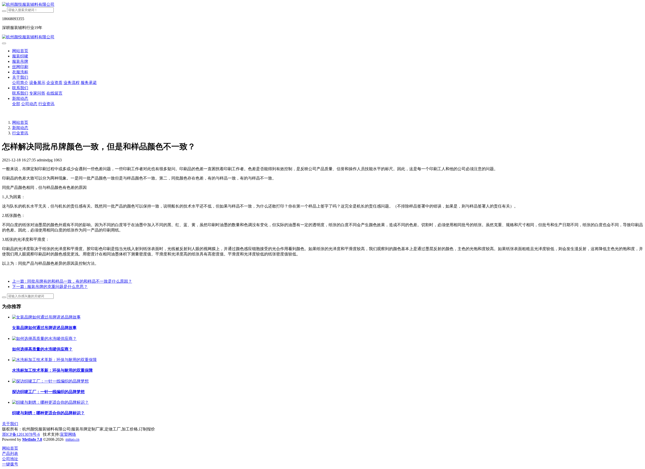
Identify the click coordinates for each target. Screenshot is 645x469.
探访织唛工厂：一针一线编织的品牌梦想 (48, 392)
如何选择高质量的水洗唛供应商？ (42, 349)
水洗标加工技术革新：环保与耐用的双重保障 (52, 370)
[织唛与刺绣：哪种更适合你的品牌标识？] (50, 402)
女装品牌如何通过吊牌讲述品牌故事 (44, 328)
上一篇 (72, 281)
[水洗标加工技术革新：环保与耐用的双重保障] (54, 360)
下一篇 (50, 286)
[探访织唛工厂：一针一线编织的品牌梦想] (50, 381)
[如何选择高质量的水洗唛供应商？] (44, 338)
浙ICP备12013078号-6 (21, 434)
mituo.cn (72, 439)
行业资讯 (20, 133)
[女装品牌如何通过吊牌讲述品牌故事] (46, 317)
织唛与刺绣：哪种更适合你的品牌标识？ (48, 413)
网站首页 (20, 51)
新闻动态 (20, 128)
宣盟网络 (68, 434)
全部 (16, 104)
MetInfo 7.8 (32, 439)
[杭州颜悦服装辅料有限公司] (322, 4)
